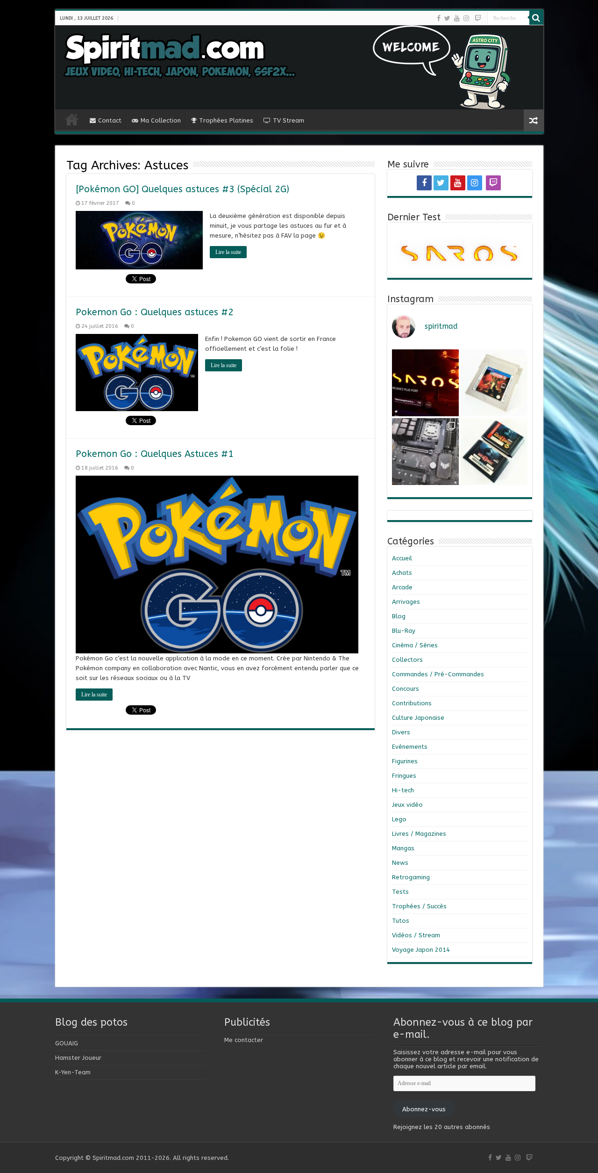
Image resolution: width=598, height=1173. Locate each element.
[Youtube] (457, 18)
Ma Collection (161, 120)
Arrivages (406, 601)
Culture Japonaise (418, 717)
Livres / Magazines (419, 833)
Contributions (412, 703)
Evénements (409, 746)
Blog (399, 616)
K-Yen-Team (73, 1072)
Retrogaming (411, 877)
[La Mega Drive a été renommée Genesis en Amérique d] (494, 451)
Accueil (402, 558)
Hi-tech (403, 790)
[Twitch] (478, 18)
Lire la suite (228, 252)
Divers (401, 732)
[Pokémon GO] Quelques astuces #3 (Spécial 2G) (182, 189)
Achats (402, 572)
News (400, 862)
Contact (109, 120)
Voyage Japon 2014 (421, 949)
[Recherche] (536, 18)
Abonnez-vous (424, 1109)
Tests (400, 891)
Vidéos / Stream (416, 935)
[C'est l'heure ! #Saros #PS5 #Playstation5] (425, 382)
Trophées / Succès (419, 906)
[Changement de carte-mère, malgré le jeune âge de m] (425, 451)
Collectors (407, 659)
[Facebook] (438, 18)
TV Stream (288, 120)
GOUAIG (66, 1043)
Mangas (403, 848)
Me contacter (243, 1039)
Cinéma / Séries (415, 645)
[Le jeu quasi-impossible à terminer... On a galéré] (494, 382)
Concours (405, 688)
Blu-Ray (403, 630)
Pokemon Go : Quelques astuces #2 (155, 312)
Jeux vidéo (407, 804)
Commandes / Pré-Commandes (438, 674)
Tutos (400, 920)
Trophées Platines (226, 120)
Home (72, 119)
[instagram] (466, 18)
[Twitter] (447, 18)
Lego (399, 819)
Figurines (405, 761)
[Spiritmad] (299, 67)
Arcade (402, 587)
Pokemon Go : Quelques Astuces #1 (155, 454)
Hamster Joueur (78, 1057)
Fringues (404, 775)
